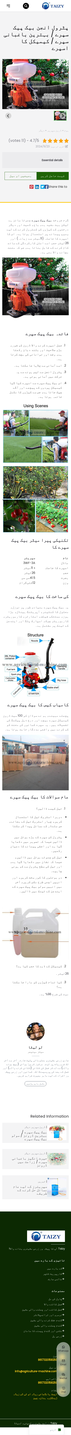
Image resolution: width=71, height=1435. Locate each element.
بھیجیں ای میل (20, 176)
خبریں (41, 1181)
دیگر (41, 130)
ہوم (66, 130)
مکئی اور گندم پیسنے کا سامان (42, 1331)
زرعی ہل (57, 1336)
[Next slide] (63, 84)
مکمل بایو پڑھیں (35, 1083)
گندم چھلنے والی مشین (48, 1325)
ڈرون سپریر (54, 130)
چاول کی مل (55, 1299)
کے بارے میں (54, 1268)
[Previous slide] (8, 84)
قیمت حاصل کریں (53, 176)
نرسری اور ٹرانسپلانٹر (47, 1315)
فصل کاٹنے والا (53, 1304)
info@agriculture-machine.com (36, 1371)
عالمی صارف (55, 1279)
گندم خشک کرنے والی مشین (46, 1320)
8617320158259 (47, 1360)
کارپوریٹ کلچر (52, 1274)
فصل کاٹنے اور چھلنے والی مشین (42, 1309)
